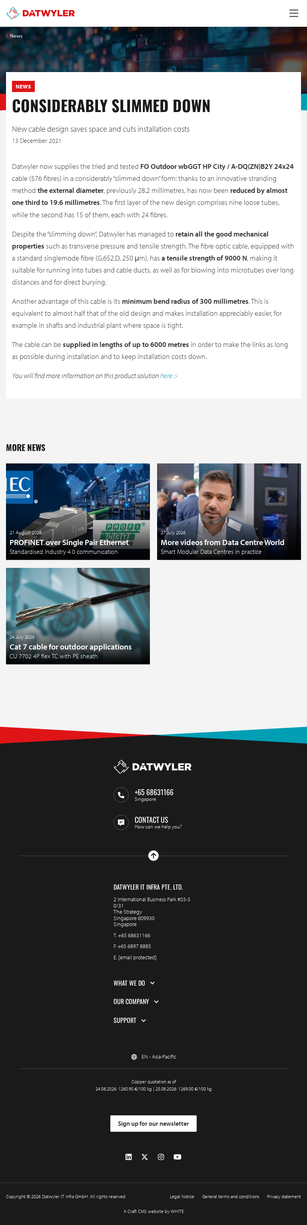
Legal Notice (182, 1196)
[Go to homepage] (40, 13)
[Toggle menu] (293, 13)
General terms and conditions (230, 1196)
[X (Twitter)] (144, 1157)
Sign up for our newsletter (153, 1123)
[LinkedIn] (129, 1157)
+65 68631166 (134, 935)
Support (125, 1020)
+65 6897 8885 (134, 946)
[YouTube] (177, 1157)
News (16, 35)
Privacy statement (284, 1196)
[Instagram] (161, 1157)
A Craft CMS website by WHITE (154, 1211)
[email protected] (137, 957)
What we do (129, 983)
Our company (131, 1001)
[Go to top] (153, 855)
